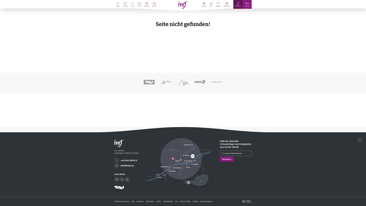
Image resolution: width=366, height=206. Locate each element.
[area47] (200, 82)
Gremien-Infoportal (206, 201)
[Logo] (183, 5)
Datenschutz (150, 201)
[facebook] (116, 179)
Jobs (176, 201)
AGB (132, 201)
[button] (360, 140)
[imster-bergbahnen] (166, 82)
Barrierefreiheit (168, 201)
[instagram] (127, 179)
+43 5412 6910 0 (128, 160)
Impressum (140, 201)
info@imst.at (127, 165)
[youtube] (122, 179)
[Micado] (247, 201)
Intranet (195, 201)
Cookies (158, 201)
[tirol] (149, 82)
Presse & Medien (185, 201)
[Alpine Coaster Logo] (183, 82)
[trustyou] (216, 82)
